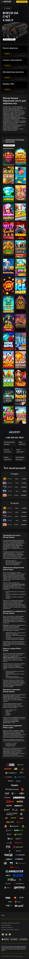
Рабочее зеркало (7, 927)
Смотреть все (9, 145)
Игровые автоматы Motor (10, 923)
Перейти (7, 53)
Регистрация (22, 1)
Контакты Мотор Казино (10, 929)
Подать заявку (9, 39)
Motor (7, 2)
